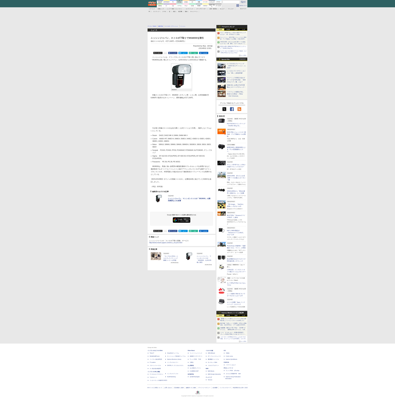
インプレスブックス (172, 373)
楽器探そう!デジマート (196, 356)
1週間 (235, 29)
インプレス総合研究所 (156, 359)
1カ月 (243, 29)
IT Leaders (153, 362)
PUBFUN (226, 362)
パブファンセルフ (231, 365)
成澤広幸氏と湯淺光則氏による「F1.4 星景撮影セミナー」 (236, 149)
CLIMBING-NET (194, 371)
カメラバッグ (189, 9)
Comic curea (229, 356)
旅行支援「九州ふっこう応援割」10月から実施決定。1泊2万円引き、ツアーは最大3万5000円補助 (233, 325)
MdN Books (211, 371)
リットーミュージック (196, 353)
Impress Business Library (174, 359)
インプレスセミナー (172, 362)
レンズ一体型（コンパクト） (175, 9)
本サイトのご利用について (154, 387)
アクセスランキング (227, 27)
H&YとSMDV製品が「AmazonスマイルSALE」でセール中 (236, 232)
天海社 (227, 353)
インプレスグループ (225, 387)
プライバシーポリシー (204, 387)
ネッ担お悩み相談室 (155, 368)
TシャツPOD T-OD (195, 359)
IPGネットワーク (228, 368)
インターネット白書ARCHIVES (158, 380)
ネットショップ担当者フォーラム (176, 356)
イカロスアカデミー (213, 365)
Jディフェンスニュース (214, 356)
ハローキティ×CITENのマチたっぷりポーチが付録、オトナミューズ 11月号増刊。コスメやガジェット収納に (233, 338)
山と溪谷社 (191, 365)
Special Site (225, 59)
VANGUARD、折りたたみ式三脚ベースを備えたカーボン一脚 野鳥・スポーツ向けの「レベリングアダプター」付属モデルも (233, 43)
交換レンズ (161, 9)
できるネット (153, 377)
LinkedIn (205, 53)
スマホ (164, 11)
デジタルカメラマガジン (156, 374)
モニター (222, 9)
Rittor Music (191, 350)
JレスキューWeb (212, 362)
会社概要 (215, 387)
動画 (186, 11)
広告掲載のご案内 (179, 387)
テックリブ (209, 377)
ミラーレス (152, 9)
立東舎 (191, 362)
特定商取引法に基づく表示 (240, 387)
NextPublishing (171, 376)
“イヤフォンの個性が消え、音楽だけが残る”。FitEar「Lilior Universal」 (236, 94)
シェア (174, 53)
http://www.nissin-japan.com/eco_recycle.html (165, 242)
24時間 (228, 29)
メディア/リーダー (201, 9)
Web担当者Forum (155, 356)
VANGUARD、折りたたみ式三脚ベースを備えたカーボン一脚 (236, 178)
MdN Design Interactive (214, 374)
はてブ (184, 53)
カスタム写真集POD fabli (233, 373)
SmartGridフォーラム (173, 353)
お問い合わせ (168, 387)
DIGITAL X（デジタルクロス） (175, 365)
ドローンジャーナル (155, 365)
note (195, 53)
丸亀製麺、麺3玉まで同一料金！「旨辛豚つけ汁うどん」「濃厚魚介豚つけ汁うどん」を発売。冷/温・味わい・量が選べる (233, 329)
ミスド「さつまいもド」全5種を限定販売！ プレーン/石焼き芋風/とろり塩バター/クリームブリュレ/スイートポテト (233, 334)
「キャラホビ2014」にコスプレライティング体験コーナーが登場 (170, 258)
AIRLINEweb (211, 353)
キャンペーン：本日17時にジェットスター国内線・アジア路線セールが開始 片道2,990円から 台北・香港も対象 (233, 39)
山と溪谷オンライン (195, 368)
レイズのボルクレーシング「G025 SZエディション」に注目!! (236, 66)
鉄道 (174, 11)
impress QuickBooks (231, 359)
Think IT (152, 353)
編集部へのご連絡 (191, 387)
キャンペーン (194, 11)
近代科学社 (191, 374)
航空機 (180, 11)
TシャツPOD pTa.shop (232, 370)
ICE (225, 350)
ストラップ (156, 11)
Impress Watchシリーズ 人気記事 (232, 313)
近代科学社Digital (195, 376)
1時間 (220, 29)
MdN (207, 368)
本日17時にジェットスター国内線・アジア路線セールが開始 (236, 134)
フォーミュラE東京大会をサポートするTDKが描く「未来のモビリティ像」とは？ (236, 80)
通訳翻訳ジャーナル (213, 359)
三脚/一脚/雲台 (213, 9)
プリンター (231, 9)
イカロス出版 (209, 350)
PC (149, 11)
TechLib (210, 380)
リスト (165, 53)
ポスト (159, 53)
